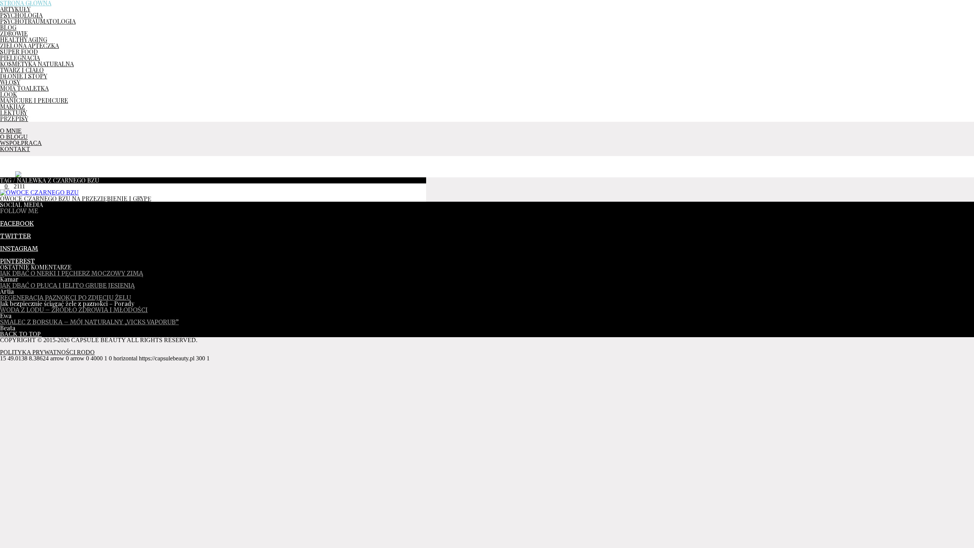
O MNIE (11, 130)
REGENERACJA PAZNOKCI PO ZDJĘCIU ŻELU (65, 297)
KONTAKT (15, 149)
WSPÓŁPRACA (21, 143)
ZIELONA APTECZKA (29, 45)
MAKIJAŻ (12, 106)
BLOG (8, 27)
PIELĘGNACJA (20, 58)
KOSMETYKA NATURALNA (37, 64)
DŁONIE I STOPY (23, 76)
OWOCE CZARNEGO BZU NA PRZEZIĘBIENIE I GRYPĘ (75, 198)
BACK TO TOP (21, 334)
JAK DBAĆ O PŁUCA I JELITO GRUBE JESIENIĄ (67, 285)
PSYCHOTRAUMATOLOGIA (38, 21)
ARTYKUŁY (15, 9)
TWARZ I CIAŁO (22, 70)
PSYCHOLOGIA (21, 15)
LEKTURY (13, 112)
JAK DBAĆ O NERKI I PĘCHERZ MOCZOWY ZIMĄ (71, 273)
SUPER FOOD (19, 52)
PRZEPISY (14, 119)
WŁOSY (10, 82)
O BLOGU (14, 137)
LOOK (8, 94)
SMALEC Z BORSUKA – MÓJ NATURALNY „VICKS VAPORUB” (89, 322)
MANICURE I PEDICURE (34, 100)
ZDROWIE (14, 33)
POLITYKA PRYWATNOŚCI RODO (47, 352)
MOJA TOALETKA (24, 88)
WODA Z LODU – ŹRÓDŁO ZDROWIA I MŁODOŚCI (74, 310)
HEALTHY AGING (23, 39)
